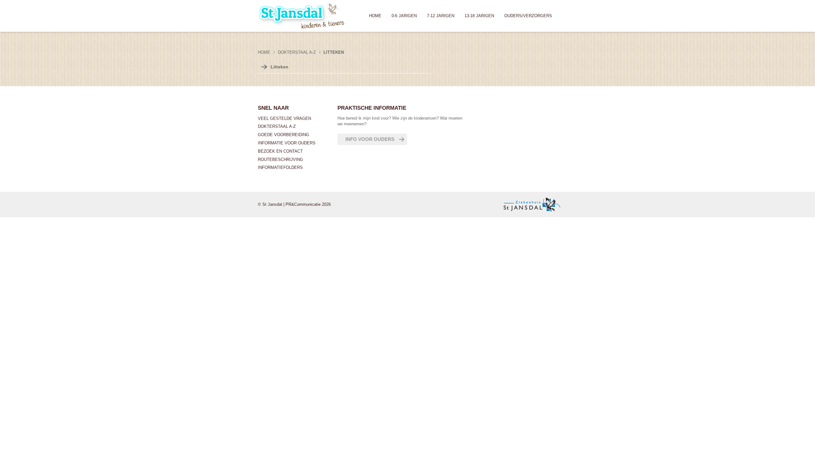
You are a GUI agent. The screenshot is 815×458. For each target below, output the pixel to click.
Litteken (279, 66)
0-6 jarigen (404, 15)
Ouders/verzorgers (528, 15)
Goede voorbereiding (283, 134)
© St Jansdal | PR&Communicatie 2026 (294, 204)
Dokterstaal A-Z (277, 126)
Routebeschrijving (280, 159)
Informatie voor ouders (286, 143)
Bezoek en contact (280, 151)
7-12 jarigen (440, 15)
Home (375, 15)
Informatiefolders (280, 167)
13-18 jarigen (479, 15)
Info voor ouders (369, 139)
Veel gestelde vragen (284, 118)
